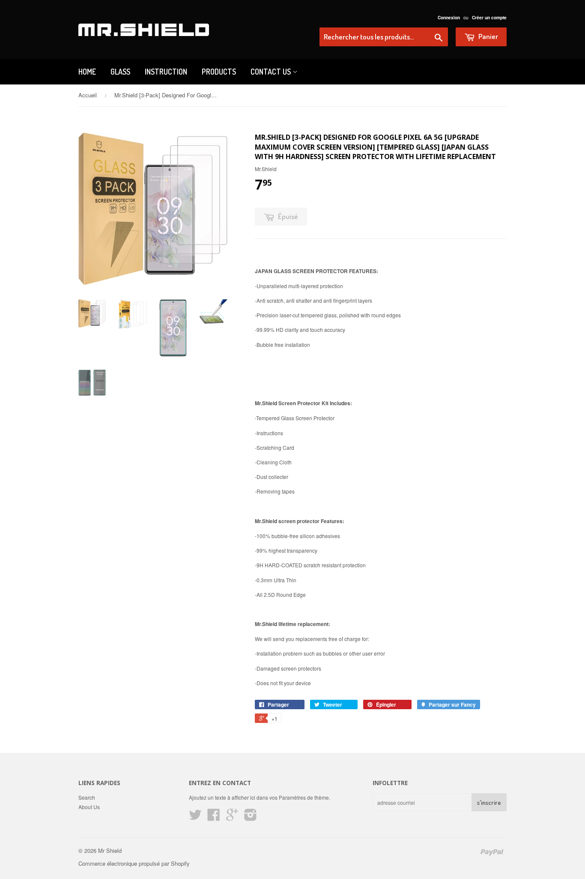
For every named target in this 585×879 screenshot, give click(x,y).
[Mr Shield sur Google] (232, 817)
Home (87, 71)
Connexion (449, 18)
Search (86, 797)
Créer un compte (489, 18)
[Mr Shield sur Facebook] (213, 817)
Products (219, 71)
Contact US (271, 71)
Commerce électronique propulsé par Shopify (134, 863)
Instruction (166, 71)
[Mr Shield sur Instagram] (250, 817)
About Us (89, 806)
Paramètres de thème (304, 797)
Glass (120, 71)
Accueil (87, 95)
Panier (487, 36)
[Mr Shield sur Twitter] (195, 817)
